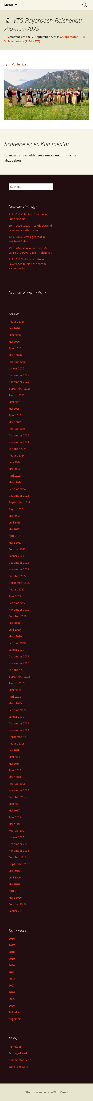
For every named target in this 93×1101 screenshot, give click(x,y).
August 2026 (16, 321)
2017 (12, 945)
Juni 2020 (15, 630)
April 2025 (15, 415)
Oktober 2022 (17, 576)
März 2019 (15, 703)
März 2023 (15, 542)
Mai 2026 (14, 342)
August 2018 (16, 743)
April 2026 (15, 348)
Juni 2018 (15, 757)
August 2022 (16, 589)
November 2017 (19, 790)
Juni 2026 (15, 335)
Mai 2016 (14, 884)
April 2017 (15, 817)
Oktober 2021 (17, 616)
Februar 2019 (17, 710)
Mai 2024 (14, 469)
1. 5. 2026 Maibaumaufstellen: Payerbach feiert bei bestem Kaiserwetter (27, 263)
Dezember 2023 (19, 496)
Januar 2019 (16, 717)
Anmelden (15, 1046)
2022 (12, 979)
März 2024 (15, 482)
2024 (12, 992)
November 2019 (19, 663)
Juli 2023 (14, 516)
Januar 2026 (16, 368)
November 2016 (19, 851)
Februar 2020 (17, 643)
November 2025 (19, 382)
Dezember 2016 (19, 844)
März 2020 (15, 636)
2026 (12, 1005)
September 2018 (19, 737)
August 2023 (16, 509)
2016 (12, 938)
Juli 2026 (14, 328)
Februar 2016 (17, 904)
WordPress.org (18, 1067)
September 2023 (19, 502)
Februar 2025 (17, 429)
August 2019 (16, 683)
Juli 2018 (14, 750)
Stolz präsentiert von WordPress (46, 1092)
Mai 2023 (14, 529)
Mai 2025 (14, 408)
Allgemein (15, 1019)
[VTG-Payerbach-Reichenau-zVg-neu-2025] (46, 94)
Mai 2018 (14, 763)
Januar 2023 (16, 556)
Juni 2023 (15, 522)
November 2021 (19, 609)
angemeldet (28, 155)
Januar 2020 (16, 650)
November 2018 (19, 730)
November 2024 (19, 442)
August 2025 (16, 395)
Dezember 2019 (19, 656)
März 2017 (15, 824)
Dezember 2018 (19, 723)
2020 (12, 965)
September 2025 (19, 388)
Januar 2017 (16, 837)
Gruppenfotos (69, 37)
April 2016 (15, 891)
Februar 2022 (17, 603)
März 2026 (15, 355)
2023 (12, 985)
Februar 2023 (17, 549)
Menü (8, 5)
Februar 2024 (17, 489)
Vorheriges (16, 64)
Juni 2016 (15, 877)
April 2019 (15, 696)
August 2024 (16, 455)
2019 (12, 959)
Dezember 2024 (19, 435)
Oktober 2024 (17, 449)
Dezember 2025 (19, 375)
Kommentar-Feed (20, 1060)
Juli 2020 (14, 623)
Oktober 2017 (17, 797)
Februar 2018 (17, 784)
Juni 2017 (15, 804)
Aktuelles (15, 1012)
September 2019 (19, 676)
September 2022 (19, 583)
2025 (12, 999)
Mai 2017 (14, 810)
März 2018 (15, 777)
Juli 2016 (14, 871)
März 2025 (15, 422)
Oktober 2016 (17, 857)
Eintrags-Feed (18, 1053)
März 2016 (15, 897)
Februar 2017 (17, 830)
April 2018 (15, 770)
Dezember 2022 (19, 563)
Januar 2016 (16, 911)
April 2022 (15, 596)
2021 (12, 972)
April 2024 (15, 475)
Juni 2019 (15, 690)
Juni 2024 (15, 462)
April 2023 (15, 536)
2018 (12, 952)
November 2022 (19, 569)
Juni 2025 (15, 402)
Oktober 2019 (17, 670)
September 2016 (19, 864)
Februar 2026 (17, 362)
